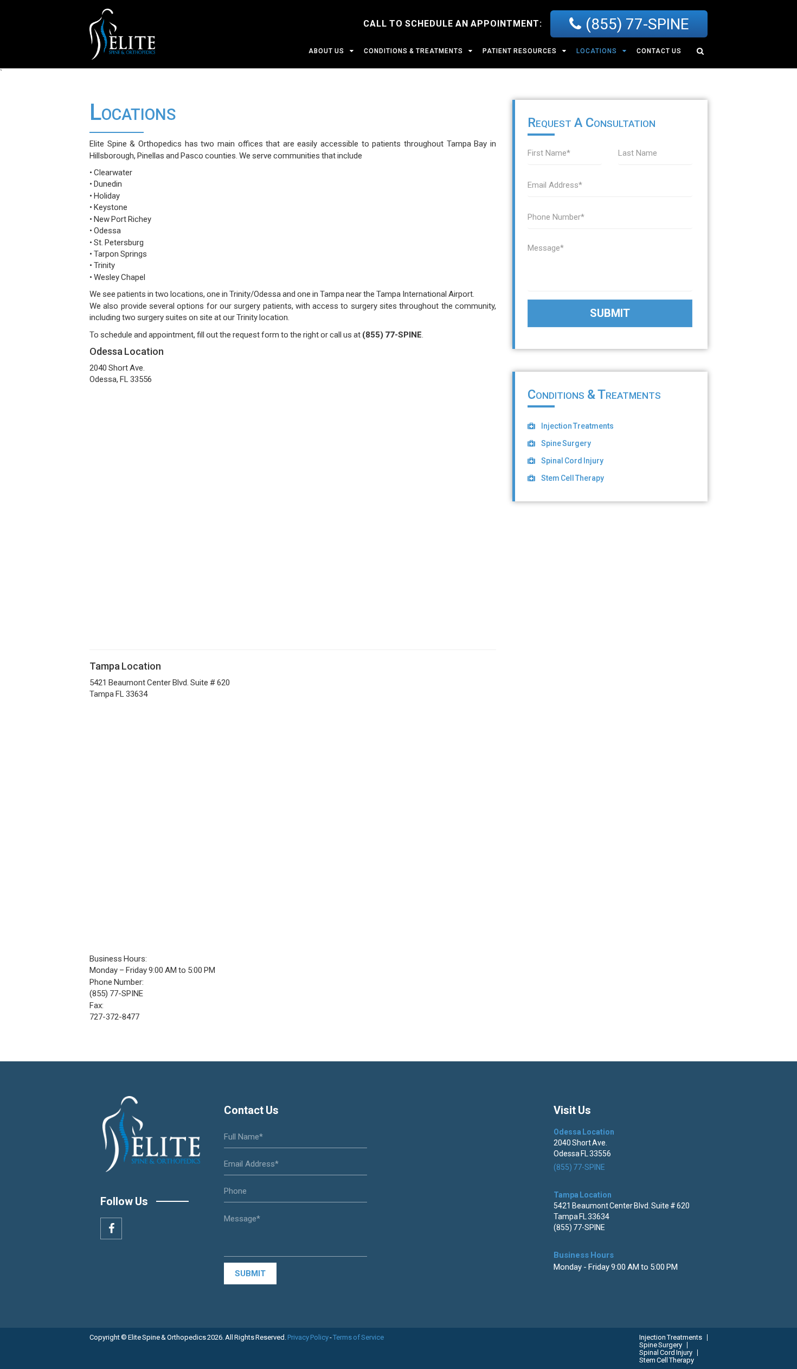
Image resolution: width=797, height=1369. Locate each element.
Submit (610, 313)
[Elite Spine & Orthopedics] (122, 33)
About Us (326, 51)
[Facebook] (111, 1228)
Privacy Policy (308, 1337)
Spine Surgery (566, 443)
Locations (596, 51)
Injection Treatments (577, 426)
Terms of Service (358, 1337)
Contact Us (659, 51)
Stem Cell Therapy (572, 478)
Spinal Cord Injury (572, 460)
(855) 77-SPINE (637, 24)
